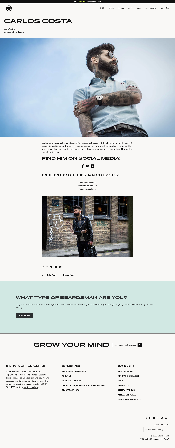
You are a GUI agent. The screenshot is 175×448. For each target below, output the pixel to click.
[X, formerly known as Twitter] (147, 418)
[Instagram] (159, 418)
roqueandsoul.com (87, 189)
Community (126, 365)
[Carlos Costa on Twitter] (87, 167)
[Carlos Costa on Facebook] (82, 167)
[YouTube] (155, 418)
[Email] (167, 419)
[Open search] (162, 8)
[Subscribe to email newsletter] (140, 345)
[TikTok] (163, 418)
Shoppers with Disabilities (25, 365)
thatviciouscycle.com (87, 186)
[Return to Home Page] (9, 8)
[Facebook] (151, 418)
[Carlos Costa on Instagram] (92, 167)
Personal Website (87, 182)
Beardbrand (71, 365)
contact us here (30, 387)
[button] (162, 8)
